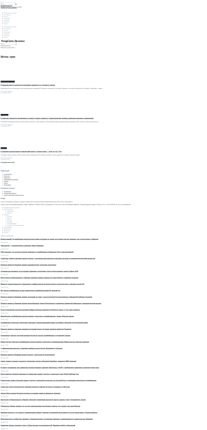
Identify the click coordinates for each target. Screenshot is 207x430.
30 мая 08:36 (4, 358)
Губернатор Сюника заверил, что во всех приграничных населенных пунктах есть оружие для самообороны (40, 406)
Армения (10, 211)
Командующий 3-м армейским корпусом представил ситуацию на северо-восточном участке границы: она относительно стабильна (49, 239)
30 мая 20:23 (4, 274)
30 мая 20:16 (4, 293)
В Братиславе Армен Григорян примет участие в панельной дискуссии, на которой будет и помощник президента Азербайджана (48, 380)
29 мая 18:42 (4, 370)
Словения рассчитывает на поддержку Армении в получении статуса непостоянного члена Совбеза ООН (39, 271)
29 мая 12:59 (4, 415)
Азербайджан (11, 223)
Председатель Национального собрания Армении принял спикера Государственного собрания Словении (39, 278)
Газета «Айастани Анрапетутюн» (14, 195)
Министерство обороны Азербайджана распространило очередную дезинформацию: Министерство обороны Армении (45, 342)
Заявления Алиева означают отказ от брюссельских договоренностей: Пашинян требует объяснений (38, 425)
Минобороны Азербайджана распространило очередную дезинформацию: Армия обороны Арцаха (37, 316)
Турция (9, 222)
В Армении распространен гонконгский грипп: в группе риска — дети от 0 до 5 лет (31, 151)
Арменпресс (8, 191)
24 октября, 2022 (6, 92)
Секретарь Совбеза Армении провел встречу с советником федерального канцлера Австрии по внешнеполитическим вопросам (48, 258)
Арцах (9, 213)
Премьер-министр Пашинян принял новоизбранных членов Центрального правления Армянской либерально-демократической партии (51, 303)
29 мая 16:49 (4, 383)
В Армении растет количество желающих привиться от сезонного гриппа (28, 85)
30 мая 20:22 (4, 281)
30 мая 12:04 (4, 319)
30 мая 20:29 (4, 268)
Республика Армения (6, 91)
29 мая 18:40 (4, 377)
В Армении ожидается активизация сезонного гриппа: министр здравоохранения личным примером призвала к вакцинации (47, 118)
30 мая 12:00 (4, 332)
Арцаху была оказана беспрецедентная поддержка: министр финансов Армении (30, 393)
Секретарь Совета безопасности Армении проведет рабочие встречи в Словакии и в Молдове (35, 387)
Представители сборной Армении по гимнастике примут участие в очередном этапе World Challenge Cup (40, 374)
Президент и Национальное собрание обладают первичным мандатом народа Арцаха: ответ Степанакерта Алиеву (43, 400)
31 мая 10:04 (4, 255)
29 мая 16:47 (4, 390)
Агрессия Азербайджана (15, 225)
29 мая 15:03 (4, 403)
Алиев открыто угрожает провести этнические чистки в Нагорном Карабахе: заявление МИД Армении (38, 361)
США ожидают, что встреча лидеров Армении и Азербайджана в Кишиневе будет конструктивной (37, 252)
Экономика (7, 18)
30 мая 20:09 (4, 300)
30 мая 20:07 (4, 306)
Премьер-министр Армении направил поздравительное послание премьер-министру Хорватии (36, 329)
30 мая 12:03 (4, 326)
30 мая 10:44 (4, 345)
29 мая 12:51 (4, 422)
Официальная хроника (10, 13)
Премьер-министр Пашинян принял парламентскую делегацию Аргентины (28, 265)
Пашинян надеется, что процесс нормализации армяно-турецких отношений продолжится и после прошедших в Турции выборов (49, 413)
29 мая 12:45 (4, 428)
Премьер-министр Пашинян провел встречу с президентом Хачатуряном (28, 355)
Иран (9, 218)
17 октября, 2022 (6, 126)
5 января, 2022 (5, 159)
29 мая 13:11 (4, 409)
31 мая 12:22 (4, 242)
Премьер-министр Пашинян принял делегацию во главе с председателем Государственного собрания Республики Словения (46, 297)
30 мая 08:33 (4, 364)
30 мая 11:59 (4, 338)
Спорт (5, 23)
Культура (6, 22)
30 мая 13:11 (4, 313)
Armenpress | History (10, 193)
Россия (9, 216)
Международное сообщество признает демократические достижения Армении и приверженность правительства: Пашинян (47, 419)
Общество (6, 20)
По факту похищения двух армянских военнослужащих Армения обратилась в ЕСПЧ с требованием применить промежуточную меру (50, 368)
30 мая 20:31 (4, 261)
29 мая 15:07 (4, 396)
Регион (6, 16)
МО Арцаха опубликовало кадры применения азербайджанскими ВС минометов (30, 291)
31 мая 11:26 (4, 248)
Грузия (9, 220)
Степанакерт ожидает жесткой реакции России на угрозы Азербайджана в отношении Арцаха (35, 335)
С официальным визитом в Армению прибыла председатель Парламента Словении (31, 348)
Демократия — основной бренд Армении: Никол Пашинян (22, 246)
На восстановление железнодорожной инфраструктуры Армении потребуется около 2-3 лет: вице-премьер (40, 310)
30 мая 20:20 (4, 287)
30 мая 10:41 (4, 351)
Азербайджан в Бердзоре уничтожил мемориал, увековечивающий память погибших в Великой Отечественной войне (44, 323)
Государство (7, 14)
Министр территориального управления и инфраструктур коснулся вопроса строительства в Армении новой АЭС (42, 284)
